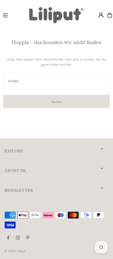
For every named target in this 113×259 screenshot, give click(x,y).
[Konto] (100, 15)
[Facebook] (8, 238)
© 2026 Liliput (15, 251)
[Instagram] (18, 238)
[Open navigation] (13, 14)
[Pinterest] (27, 238)
